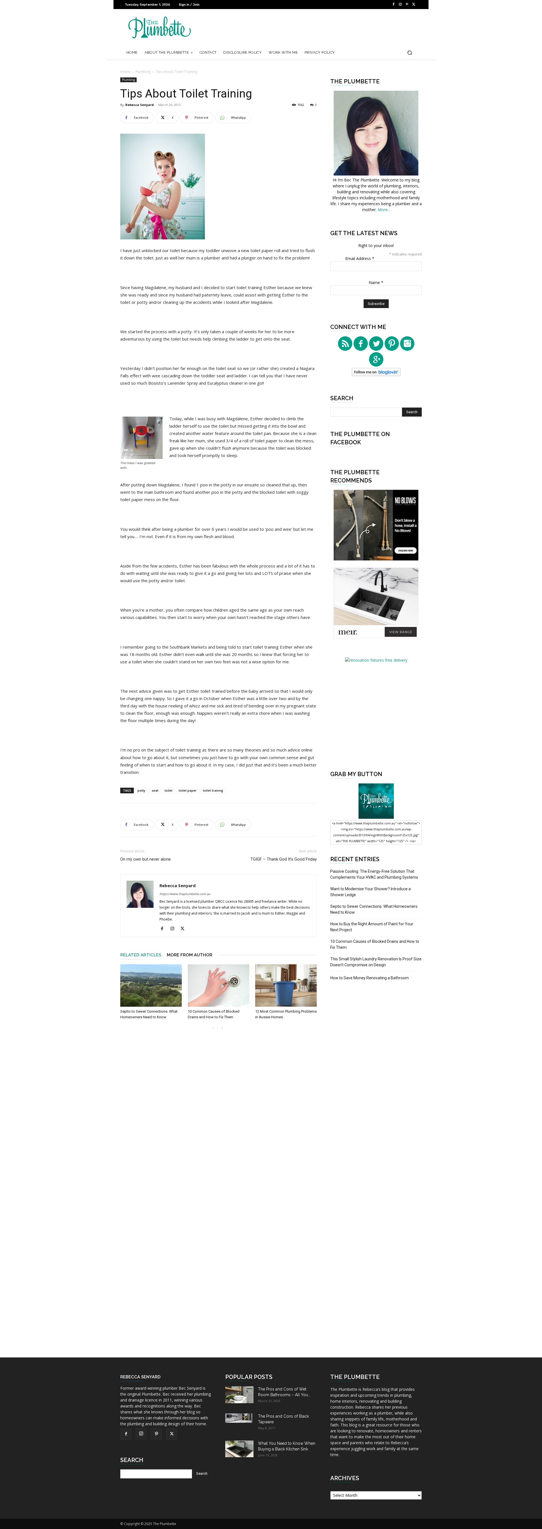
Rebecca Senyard (139, 105)
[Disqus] (218, 1122)
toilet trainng (213, 790)
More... (384, 209)
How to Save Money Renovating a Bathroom (369, 978)
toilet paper (188, 790)
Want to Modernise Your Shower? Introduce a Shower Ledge (370, 892)
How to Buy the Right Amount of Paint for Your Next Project (371, 927)
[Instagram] (400, 4)
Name (376, 282)
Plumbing (143, 71)
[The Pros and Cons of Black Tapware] (239, 1418)
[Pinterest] (407, 4)
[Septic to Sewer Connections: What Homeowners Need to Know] (151, 985)
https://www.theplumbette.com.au (184, 894)
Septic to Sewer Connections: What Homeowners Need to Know (374, 909)
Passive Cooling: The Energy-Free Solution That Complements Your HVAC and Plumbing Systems (374, 874)
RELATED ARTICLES (140, 955)
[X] (413, 4)
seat (155, 790)
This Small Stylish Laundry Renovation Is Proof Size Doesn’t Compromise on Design (375, 962)
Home (125, 71)
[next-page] (222, 1028)
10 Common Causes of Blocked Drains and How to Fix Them (374, 944)
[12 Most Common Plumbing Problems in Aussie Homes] (286, 985)
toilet (168, 790)
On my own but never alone (145, 859)
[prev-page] (213, 1028)
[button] (409, 52)
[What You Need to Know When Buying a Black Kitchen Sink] (239, 1449)
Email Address (359, 258)
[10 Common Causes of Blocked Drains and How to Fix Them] (218, 985)
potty (141, 790)
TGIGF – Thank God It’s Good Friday (283, 859)
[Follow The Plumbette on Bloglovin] (376, 374)
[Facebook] (393, 4)
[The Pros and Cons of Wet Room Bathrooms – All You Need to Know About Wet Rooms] (239, 1394)
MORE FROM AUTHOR (189, 955)
